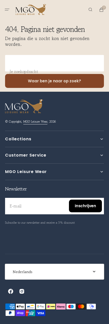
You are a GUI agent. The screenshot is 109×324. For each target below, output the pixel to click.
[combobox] (54, 63)
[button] (7, 9)
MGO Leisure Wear (35, 121)
